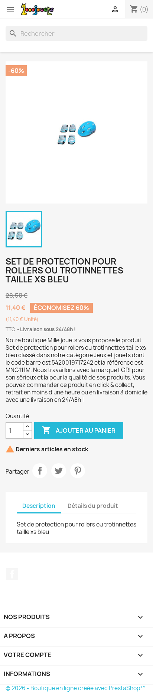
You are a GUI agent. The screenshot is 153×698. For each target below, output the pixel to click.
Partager (39, 470)
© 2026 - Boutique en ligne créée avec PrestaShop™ (76, 688)
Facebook (12, 574)
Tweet (58, 470)
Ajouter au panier (78, 430)
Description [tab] (38, 506)
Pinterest (77, 470)
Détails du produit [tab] (93, 506)
